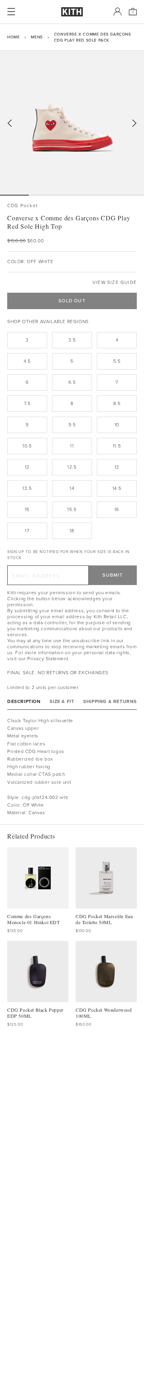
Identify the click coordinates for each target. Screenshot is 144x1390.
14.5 (116, 488)
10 (116, 424)
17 (27, 530)
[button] (43, 195)
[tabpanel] (72, 767)
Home (13, 37)
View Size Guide (114, 283)
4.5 (27, 361)
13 (116, 467)
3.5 (72, 340)
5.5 (117, 361)
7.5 (27, 403)
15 (27, 509)
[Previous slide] (9, 123)
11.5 (117, 445)
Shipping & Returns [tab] (110, 702)
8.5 (117, 403)
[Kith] (72, 11)
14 (72, 488)
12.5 (71, 467)
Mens (36, 37)
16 (116, 509)
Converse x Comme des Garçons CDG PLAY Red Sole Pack (92, 37)
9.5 (72, 424)
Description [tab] (24, 702)
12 (27, 467)
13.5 (27, 488)
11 (72, 445)
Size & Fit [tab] (62, 702)
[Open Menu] (11, 12)
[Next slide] (134, 123)
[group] (72, 123)
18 (72, 530)
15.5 (71, 509)
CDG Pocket (22, 206)
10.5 (27, 445)
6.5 (72, 382)
